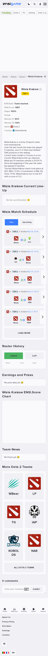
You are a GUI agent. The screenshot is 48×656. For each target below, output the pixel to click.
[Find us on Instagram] (4, 644)
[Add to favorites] (40, 89)
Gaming (28, 13)
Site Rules (6, 626)
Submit (36, 589)
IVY (40, 174)
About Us (6, 617)
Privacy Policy (8, 622)
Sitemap (6, 630)
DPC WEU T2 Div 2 (13, 171)
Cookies (6, 635)
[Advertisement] (24, 43)
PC (21, 13)
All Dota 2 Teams (24, 567)
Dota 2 (16, 126)
